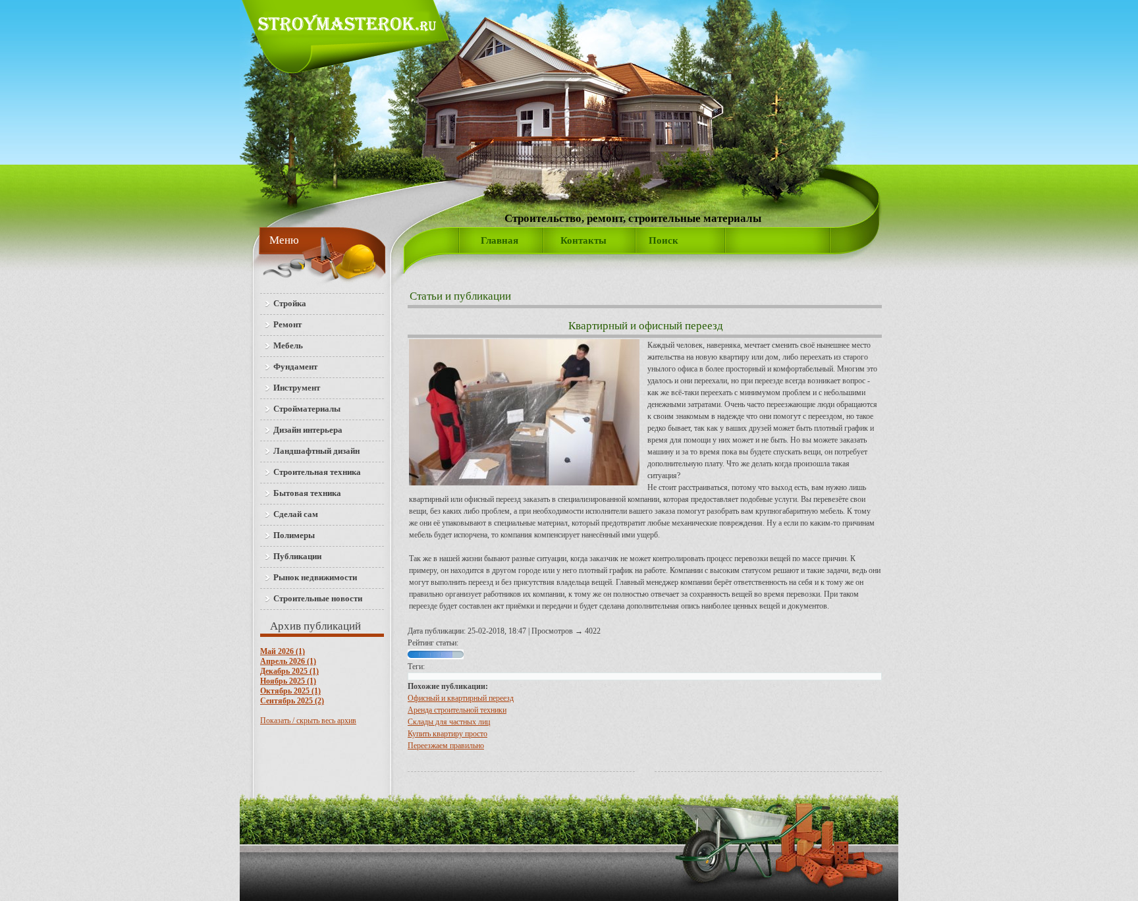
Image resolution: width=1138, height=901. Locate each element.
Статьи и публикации (460, 296)
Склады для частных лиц (449, 721)
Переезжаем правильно (446, 745)
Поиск (663, 240)
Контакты (583, 240)
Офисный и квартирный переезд (461, 698)
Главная (499, 240)
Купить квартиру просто (447, 733)
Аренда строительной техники (457, 710)
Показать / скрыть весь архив (308, 720)
